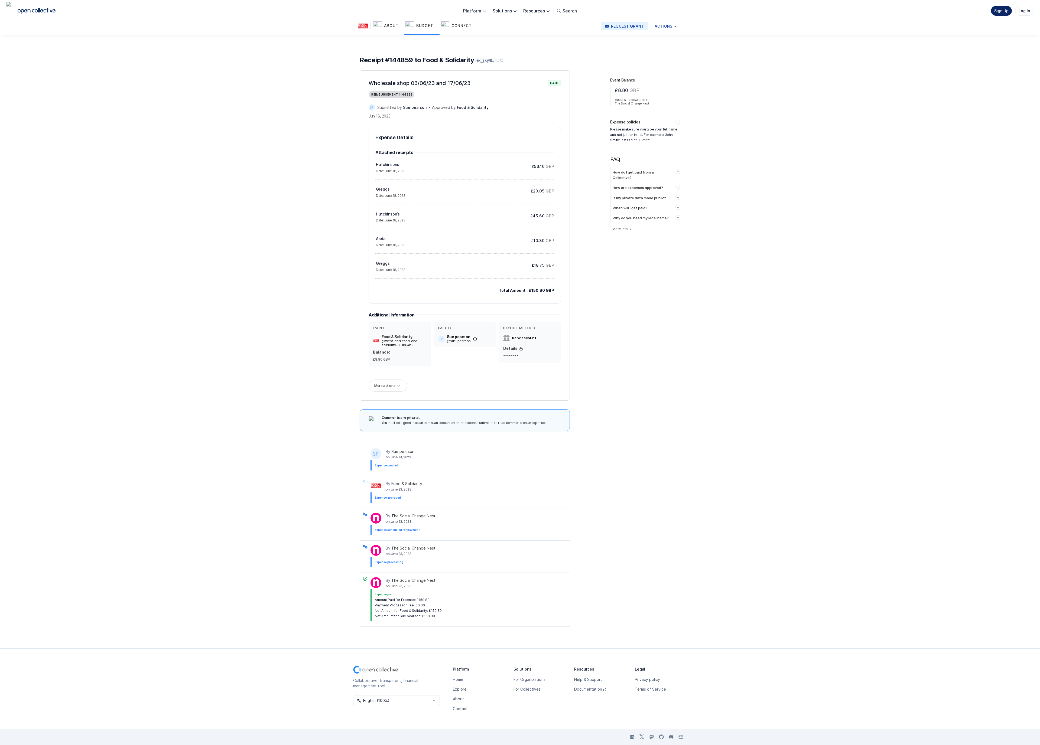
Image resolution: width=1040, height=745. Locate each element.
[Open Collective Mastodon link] (651, 737)
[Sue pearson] (372, 107)
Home (458, 679)
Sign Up (1001, 10)
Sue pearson (402, 451)
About (458, 699)
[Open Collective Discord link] (671, 737)
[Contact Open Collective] (681, 737)
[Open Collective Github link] (661, 737)
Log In (1024, 10)
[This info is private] (521, 349)
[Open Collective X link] (642, 737)
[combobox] (396, 700)
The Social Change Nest (413, 516)
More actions (384, 385)
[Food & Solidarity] (364, 26)
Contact (460, 708)
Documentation (588, 689)
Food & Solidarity (448, 60)
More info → (622, 229)
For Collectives (527, 689)
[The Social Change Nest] (375, 518)
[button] (388, 26)
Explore (460, 689)
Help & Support (588, 679)
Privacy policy (647, 679)
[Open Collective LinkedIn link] (632, 737)
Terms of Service (650, 689)
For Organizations (529, 679)
